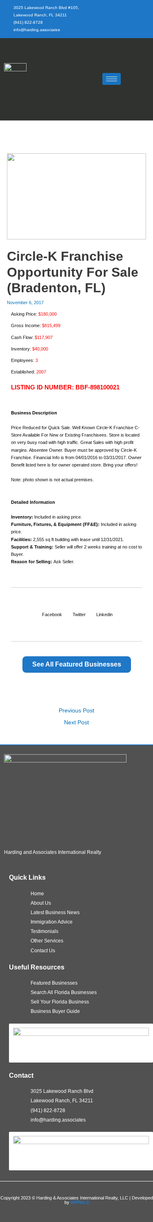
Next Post (76, 723)
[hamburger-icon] (111, 79)
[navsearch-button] (135, 78)
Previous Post (76, 711)
